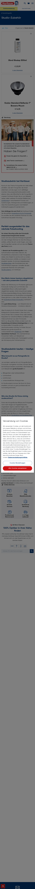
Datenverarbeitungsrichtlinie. (17, 457)
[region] (17, 444)
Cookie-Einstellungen (17, 463)
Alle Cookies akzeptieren (18, 468)
